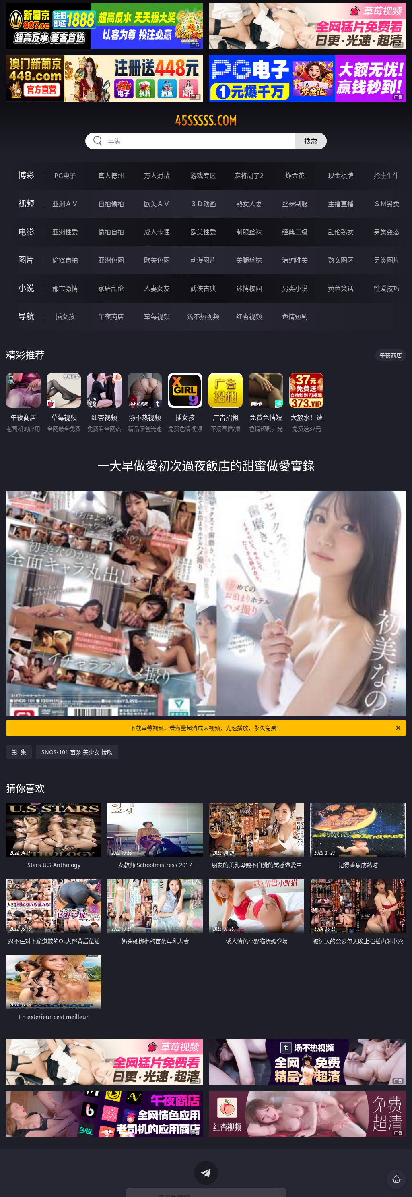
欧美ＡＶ (157, 203)
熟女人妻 (249, 203)
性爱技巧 (387, 288)
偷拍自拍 (111, 232)
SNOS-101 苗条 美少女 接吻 (77, 752)
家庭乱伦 (111, 288)
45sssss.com (206, 120)
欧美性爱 (203, 232)
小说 (26, 288)
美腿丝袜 (249, 260)
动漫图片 (203, 260)
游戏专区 (203, 175)
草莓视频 (157, 316)
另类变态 (387, 232)
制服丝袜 (249, 232)
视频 (26, 203)
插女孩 (65, 316)
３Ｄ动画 (203, 203)
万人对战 (157, 175)
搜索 (310, 141)
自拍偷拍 (111, 203)
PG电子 (65, 175)
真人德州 (111, 175)
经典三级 (295, 232)
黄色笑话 (341, 288)
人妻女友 (157, 288)
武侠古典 (203, 288)
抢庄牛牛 (387, 175)
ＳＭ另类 (387, 203)
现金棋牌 (341, 175)
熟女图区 (341, 260)
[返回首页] (396, 1179)
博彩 (26, 175)
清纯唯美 (295, 260)
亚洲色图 (111, 260)
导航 (26, 316)
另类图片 (387, 260)
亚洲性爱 (65, 232)
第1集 (19, 752)
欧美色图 (157, 260)
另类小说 (295, 288)
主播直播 (341, 203)
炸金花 (295, 175)
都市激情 (65, 288)
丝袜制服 (295, 203)
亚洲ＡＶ (65, 203)
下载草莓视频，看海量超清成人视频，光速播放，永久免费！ (206, 728)
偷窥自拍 (65, 260)
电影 (26, 231)
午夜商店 (111, 316)
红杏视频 (249, 316)
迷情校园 (249, 288)
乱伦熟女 (341, 232)
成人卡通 (157, 232)
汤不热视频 (203, 316)
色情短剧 (295, 316)
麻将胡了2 (249, 175)
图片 (26, 260)
